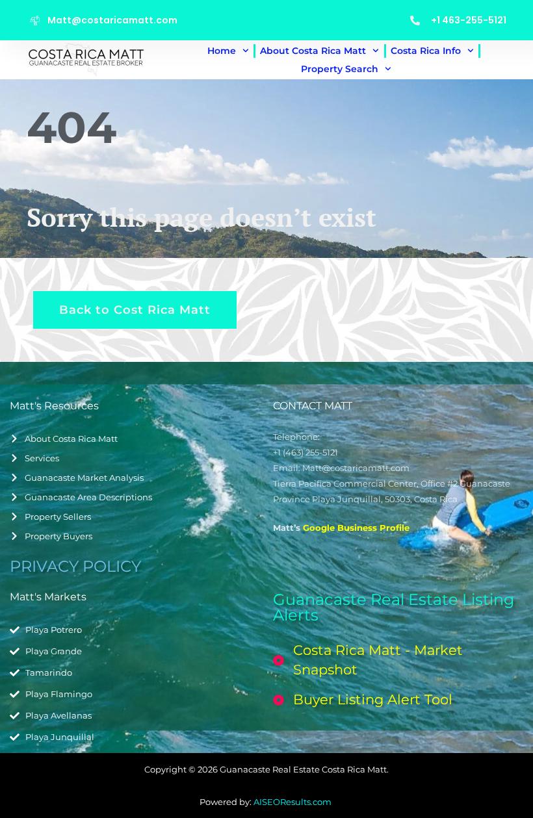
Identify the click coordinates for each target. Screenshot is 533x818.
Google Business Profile (356, 527)
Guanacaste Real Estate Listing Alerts (393, 607)
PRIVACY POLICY (75, 566)
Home (221, 51)
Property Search (339, 69)
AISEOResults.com (293, 802)
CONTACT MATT (312, 406)
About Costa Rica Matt (313, 51)
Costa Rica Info (426, 51)
